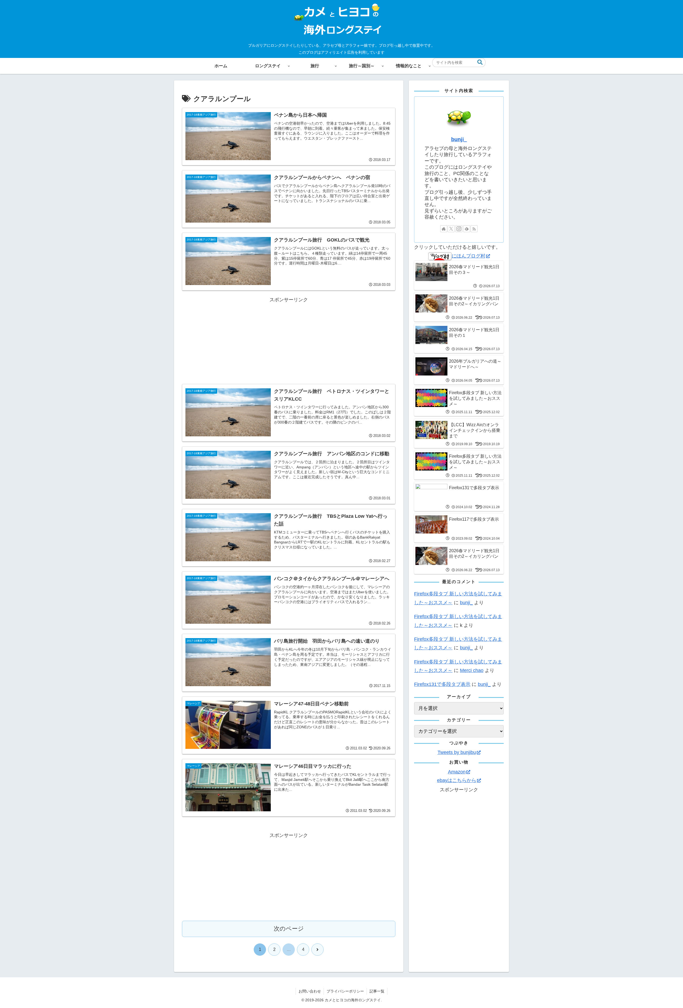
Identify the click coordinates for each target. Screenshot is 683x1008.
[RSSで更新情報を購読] (474, 228)
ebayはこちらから (456, 780)
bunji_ (459, 139)
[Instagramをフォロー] (458, 228)
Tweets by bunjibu (457, 752)
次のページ (289, 928)
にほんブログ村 (468, 256)
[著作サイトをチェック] (443, 228)
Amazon (457, 771)
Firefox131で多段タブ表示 (442, 684)
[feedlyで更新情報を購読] (466, 228)
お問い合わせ (310, 991)
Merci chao (471, 670)
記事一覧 (377, 991)
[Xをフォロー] (451, 228)
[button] (480, 62)
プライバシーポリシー (345, 991)
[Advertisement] (288, 341)
